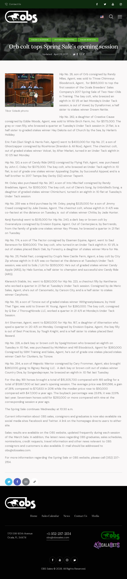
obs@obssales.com (57, 537)
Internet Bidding (64, 40)
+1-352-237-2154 (58, 534)
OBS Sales (47, 568)
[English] (102, 17)
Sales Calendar (39, 40)
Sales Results (88, 40)
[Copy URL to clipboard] (84, 54)
